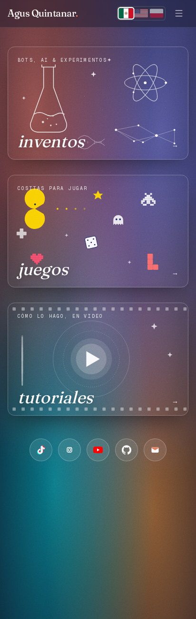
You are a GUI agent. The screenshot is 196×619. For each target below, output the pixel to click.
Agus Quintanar (43, 13)
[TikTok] (40, 449)
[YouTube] (98, 449)
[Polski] (156, 13)
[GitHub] (126, 449)
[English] (141, 13)
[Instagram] (69, 449)
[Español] (126, 13)
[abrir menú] (178, 13)
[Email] (155, 449)
